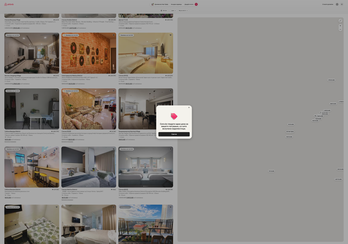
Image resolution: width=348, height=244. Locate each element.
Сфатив (174, 134)
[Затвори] (189, 107)
